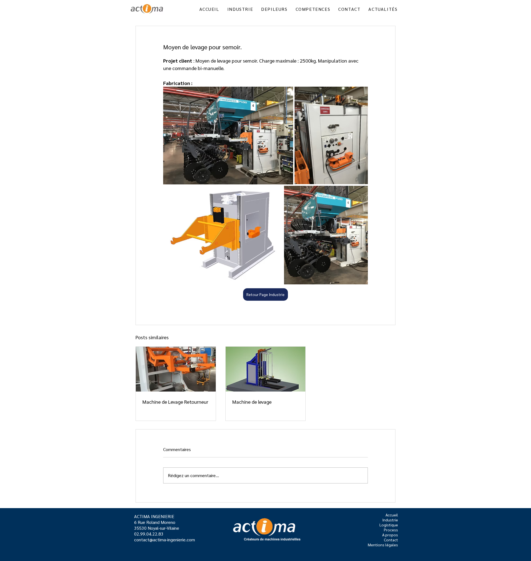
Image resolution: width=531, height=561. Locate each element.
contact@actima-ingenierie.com (164, 539)
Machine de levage (252, 401)
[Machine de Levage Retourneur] (176, 369)
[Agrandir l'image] (228, 135)
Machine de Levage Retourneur (175, 401)
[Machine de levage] (266, 369)
